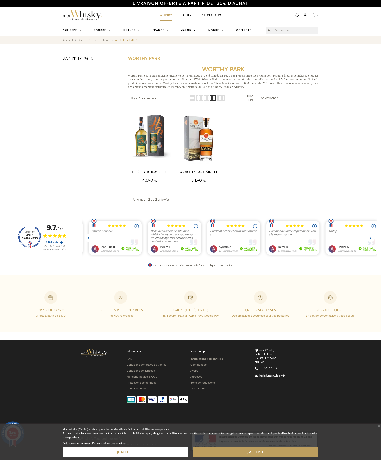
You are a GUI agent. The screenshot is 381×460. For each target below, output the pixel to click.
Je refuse (125, 451)
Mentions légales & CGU (142, 376)
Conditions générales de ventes (146, 364)
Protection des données (141, 382)
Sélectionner (269, 98)
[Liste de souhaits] (297, 15)
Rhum (187, 15)
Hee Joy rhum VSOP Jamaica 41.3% (149, 173)
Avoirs (194, 370)
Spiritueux (211, 15)
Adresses (196, 376)
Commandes (198, 364)
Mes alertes (197, 388)
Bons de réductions (202, 382)
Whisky (166, 15)
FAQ (129, 358)
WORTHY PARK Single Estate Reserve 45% (198, 173)
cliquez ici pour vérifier (220, 265)
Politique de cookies (76, 443)
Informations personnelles (206, 358)
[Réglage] (305, 15)
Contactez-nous (136, 388)
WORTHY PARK (78, 59)
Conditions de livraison (141, 370)
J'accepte (255, 451)
